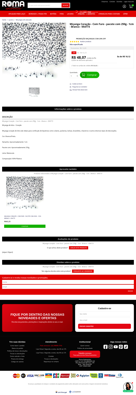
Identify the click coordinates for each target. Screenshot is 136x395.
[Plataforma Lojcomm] (75, 391)
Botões (53, 14)
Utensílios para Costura (109, 14)
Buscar (65, 5)
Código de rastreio (17, 361)
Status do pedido (17, 348)
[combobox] (49, 5)
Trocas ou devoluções (17, 353)
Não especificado (76, 44)
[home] (13, 5)
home (4, 20)
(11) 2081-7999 (89, 12)
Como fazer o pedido (17, 345)
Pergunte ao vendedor (82, 271)
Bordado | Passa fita (38, 14)
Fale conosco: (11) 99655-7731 (51, 345)
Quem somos (84, 345)
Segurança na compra (51, 361)
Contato (51, 356)
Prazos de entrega (17, 359)
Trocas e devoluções (51, 359)
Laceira (70, 14)
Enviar (130, 291)
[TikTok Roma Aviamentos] (126, 347)
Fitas (62, 14)
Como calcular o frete (17, 356)
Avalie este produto (78, 248)
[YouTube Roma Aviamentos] (116, 347)
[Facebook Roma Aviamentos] (105, 347)
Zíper (125, 14)
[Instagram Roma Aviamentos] (111, 347)
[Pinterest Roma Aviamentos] (121, 347)
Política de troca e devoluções (17, 351)
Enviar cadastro (87, 326)
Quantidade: (74, 72)
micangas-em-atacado (24, 20)
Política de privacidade (85, 348)
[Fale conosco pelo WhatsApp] (128, 387)
